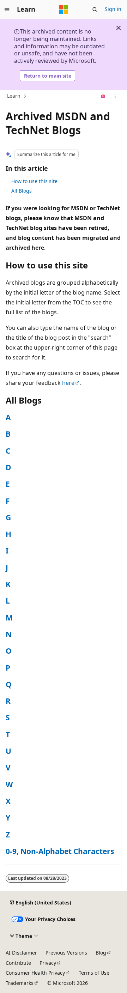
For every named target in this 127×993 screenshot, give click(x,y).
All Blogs (21, 190)
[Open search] (95, 9)
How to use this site (34, 181)
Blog (101, 952)
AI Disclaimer (21, 952)
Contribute (18, 962)
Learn (13, 96)
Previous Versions (66, 952)
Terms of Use (94, 972)
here (68, 383)
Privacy (48, 962)
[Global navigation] (7, 9)
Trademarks (20, 983)
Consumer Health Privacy (35, 972)
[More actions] (115, 96)
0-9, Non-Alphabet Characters (60, 851)
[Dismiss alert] (118, 28)
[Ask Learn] (103, 96)
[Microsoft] (63, 9)
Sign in (113, 9)
